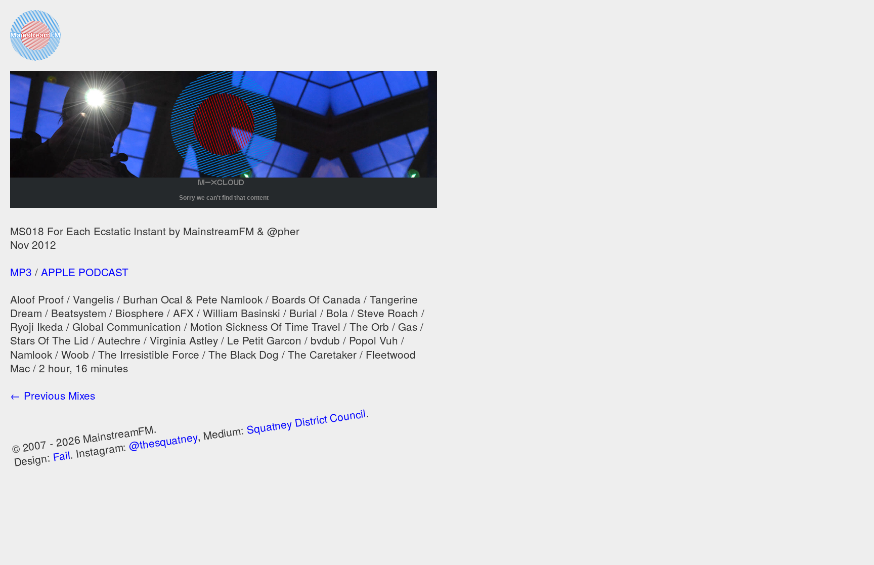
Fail (61, 455)
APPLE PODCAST (84, 271)
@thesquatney (163, 440)
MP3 (21, 271)
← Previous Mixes (52, 395)
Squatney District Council (306, 421)
